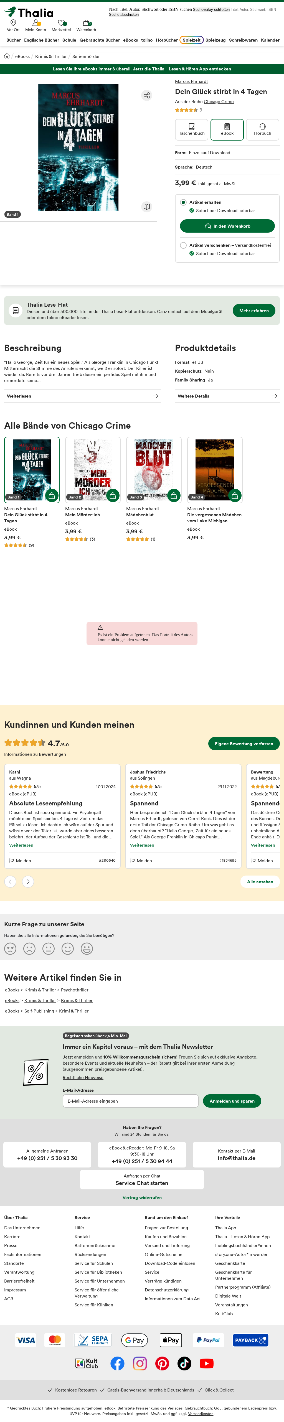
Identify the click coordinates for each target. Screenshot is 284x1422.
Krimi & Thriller (74, 1011)
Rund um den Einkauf (166, 1217)
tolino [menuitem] (147, 40)
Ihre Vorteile (227, 1217)
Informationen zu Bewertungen (35, 754)
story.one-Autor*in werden (241, 1254)
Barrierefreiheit (19, 1281)
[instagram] (140, 1364)
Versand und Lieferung (167, 1245)
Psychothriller (74, 990)
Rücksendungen (90, 1254)
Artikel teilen (146, 95)
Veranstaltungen (231, 1304)
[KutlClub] (86, 1364)
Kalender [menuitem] (270, 40)
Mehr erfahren (254, 310)
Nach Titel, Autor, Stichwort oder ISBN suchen (150, 9)
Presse (10, 1245)
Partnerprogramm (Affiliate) (243, 1287)
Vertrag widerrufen (142, 1197)
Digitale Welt (228, 1296)
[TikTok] (184, 1364)
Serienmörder (86, 56)
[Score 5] (87, 948)
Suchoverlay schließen (211, 9)
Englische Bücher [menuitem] (41, 40)
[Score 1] (10, 948)
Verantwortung (19, 1272)
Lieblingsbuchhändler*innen (243, 1245)
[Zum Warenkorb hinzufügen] (52, 495)
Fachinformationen (22, 1254)
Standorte (14, 1263)
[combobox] (183, 202)
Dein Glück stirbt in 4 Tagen (32, 492)
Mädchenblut (154, 492)
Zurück (10, 882)
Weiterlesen (19, 396)
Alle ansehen (260, 882)
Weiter (28, 882)
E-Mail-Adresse (78, 1090)
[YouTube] (207, 1364)
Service (82, 1217)
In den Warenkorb (232, 226)
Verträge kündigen (163, 1281)
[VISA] (25, 1340)
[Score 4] (68, 948)
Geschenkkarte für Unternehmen (233, 1275)
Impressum (15, 1290)
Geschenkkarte (230, 1263)
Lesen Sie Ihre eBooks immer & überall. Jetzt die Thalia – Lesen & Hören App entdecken (142, 69)
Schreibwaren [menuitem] (243, 40)
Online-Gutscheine (163, 1254)
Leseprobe (146, 206)
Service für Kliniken (94, 1304)
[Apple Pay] (170, 1340)
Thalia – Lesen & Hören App (242, 1236)
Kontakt (82, 1236)
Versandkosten (201, 1413)
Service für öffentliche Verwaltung (97, 1293)
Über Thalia (16, 1217)
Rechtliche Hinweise (83, 1077)
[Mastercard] (54, 1340)
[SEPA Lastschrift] (92, 1340)
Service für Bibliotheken (98, 1272)
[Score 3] (48, 948)
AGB (8, 1298)
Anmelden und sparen (232, 1101)
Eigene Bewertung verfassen (244, 744)
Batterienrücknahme (95, 1245)
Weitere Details (193, 396)
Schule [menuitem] (69, 40)
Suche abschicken (124, 14)
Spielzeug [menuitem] (216, 40)
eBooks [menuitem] (130, 40)
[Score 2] (29, 948)
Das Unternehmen (22, 1227)
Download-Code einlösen (170, 1263)
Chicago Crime (219, 101)
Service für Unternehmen (100, 1281)
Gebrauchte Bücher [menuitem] (100, 40)
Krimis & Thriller (51, 56)
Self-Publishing (39, 1011)
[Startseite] (7, 55)
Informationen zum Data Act (173, 1298)
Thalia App (225, 1227)
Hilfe (79, 1227)
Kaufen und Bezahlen (166, 1236)
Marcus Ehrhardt (191, 81)
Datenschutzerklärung (167, 1290)
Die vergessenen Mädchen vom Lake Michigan (215, 492)
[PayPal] (208, 1340)
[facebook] (117, 1364)
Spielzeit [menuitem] (192, 40)
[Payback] (250, 1340)
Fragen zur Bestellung (166, 1227)
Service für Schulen (94, 1263)
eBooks (22, 56)
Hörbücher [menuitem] (167, 40)
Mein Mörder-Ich (93, 492)
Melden (23, 860)
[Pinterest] (162, 1364)
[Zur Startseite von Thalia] (32, 11)
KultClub (224, 1313)
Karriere (12, 1236)
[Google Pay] (134, 1340)
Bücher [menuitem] (13, 40)
